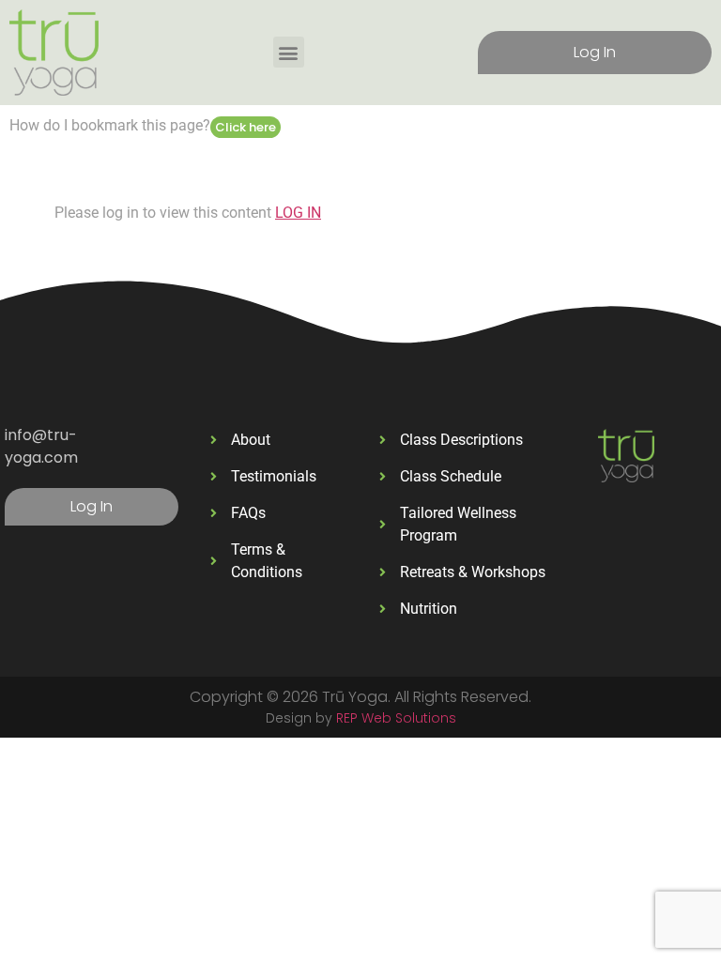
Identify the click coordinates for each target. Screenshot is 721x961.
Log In (595, 52)
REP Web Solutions (396, 718)
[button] (288, 52)
